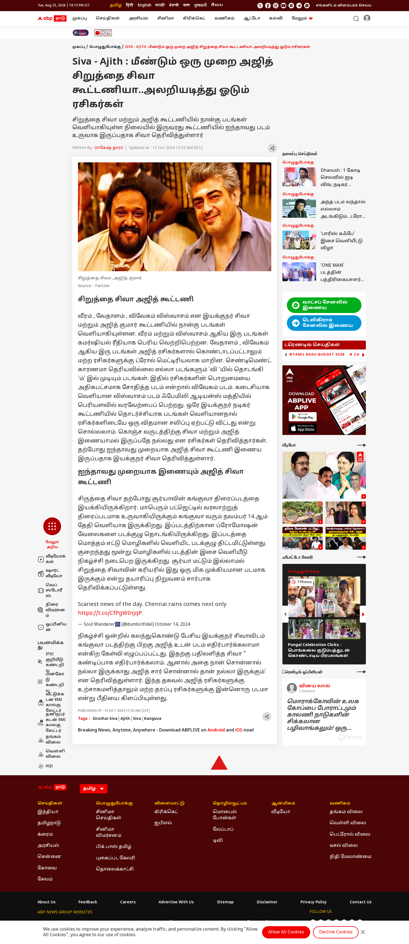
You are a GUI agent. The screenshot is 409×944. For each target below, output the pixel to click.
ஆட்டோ (251, 18)
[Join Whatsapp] (307, 5)
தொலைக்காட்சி (115, 869)
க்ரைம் (45, 834)
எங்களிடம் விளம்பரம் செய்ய (343, 6)
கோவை (47, 868)
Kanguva (152, 718)
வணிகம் (225, 18)
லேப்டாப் (223, 829)
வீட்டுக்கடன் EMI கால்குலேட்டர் (55, 702)
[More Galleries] (361, 557)
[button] (52, 533)
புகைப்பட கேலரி (115, 858)
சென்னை (49, 857)
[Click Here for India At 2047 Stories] (80, 32)
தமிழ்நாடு (49, 823)
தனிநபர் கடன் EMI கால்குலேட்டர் (56, 722)
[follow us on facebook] (268, 5)
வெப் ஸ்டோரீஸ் (54, 590)
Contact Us (360, 902)
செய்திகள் (108, 18)
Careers (127, 902)
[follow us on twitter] (260, 5)
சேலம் (45, 879)
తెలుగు (217, 5)
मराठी (160, 5)
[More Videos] (361, 445)
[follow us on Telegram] (299, 5)
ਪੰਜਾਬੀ (174, 5)
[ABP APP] (303, 416)
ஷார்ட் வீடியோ (54, 573)
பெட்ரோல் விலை (350, 834)
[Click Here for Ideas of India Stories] (103, 32)
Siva (137, 718)
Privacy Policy (313, 902)
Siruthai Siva (105, 718)
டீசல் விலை (344, 845)
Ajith (125, 718)
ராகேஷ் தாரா (109, 148)
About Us (46, 902)
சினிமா (165, 18)
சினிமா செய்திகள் (108, 815)
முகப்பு (79, 18)
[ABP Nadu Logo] (52, 18)
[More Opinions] (361, 672)
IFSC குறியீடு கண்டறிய (55, 662)
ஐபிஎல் (163, 823)
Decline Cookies (336, 932)
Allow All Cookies (286, 932)
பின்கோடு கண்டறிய (55, 682)
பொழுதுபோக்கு (105, 47)
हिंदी (130, 5)
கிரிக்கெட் (194, 18)
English (144, 5)
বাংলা (186, 5)
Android (216, 730)
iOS (238, 730)
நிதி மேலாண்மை (350, 857)
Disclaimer (267, 902)
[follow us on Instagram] (291, 5)
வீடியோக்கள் (56, 559)
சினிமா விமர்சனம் (108, 832)
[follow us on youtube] (283, 5)
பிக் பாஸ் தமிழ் (113, 847)
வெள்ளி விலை (55, 754)
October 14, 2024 (172, 624)
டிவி (218, 840)
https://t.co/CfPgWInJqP (110, 613)
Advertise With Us (176, 902)
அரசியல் (138, 18)
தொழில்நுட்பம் (230, 804)
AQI (49, 766)
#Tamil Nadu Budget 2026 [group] (317, 354)
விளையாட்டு (169, 804)
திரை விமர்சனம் (55, 610)
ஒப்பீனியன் (56, 627)
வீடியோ (280, 812)
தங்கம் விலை (53, 740)
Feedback (87, 902)
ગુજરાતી (200, 5)
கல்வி (276, 18)
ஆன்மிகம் (283, 804)
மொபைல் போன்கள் (225, 815)
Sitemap (225, 902)
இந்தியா (48, 812)
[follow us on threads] (275, 5)
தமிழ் (116, 5)
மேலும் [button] (299, 18)
